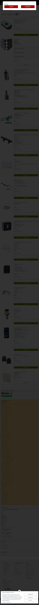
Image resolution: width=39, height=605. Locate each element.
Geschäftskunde (28, 7)
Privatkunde (11, 7)
